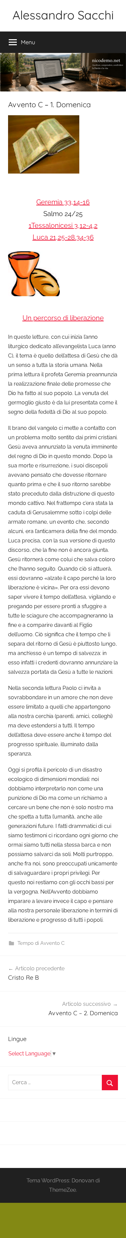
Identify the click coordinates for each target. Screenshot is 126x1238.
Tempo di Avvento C (41, 943)
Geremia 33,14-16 (63, 202)
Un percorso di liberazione (63, 318)
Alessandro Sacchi (63, 14)
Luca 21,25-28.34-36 (63, 237)
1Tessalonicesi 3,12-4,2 (63, 225)
